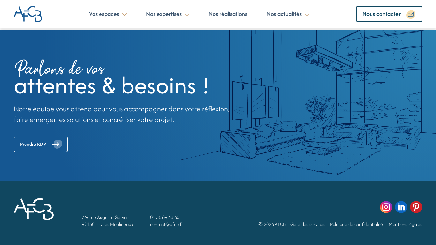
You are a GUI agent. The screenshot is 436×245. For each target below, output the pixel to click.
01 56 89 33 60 (164, 217)
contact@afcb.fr (166, 224)
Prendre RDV (33, 144)
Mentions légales (405, 224)
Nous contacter (381, 14)
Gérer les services (307, 224)
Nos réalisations (227, 14)
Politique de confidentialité (356, 224)
